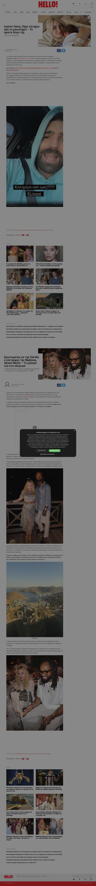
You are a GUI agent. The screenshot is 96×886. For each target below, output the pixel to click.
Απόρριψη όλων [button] (42, 450)
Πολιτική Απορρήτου (61, 447)
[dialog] (48, 443)
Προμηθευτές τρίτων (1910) (46, 440)
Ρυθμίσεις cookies (52, 447)
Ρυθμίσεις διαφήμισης (50, 445)
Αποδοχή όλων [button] (54, 450)
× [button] (74, 430)
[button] (48, 454)
